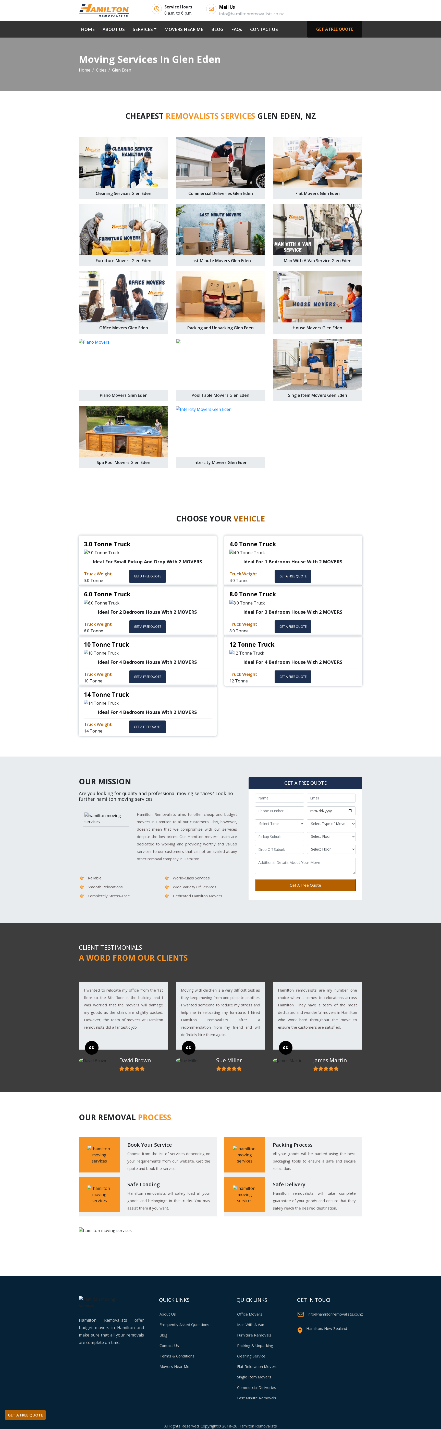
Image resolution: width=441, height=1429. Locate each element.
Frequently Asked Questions (184, 1324)
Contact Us (169, 1345)
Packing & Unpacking (255, 1345)
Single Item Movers (254, 1376)
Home (84, 70)
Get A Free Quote (305, 885)
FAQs (236, 29)
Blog (163, 1335)
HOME (89, 29)
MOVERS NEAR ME (183, 29)
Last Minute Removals (256, 1397)
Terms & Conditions (177, 1355)
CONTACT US (264, 29)
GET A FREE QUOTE (334, 29)
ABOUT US (114, 29)
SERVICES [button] (143, 29)
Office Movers (249, 1314)
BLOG (217, 29)
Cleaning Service (251, 1355)
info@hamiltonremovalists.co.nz (335, 1314)
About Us (168, 1314)
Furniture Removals (254, 1335)
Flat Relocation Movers (257, 1366)
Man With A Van (250, 1324)
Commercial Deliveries (256, 1387)
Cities (101, 70)
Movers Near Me (174, 1366)
